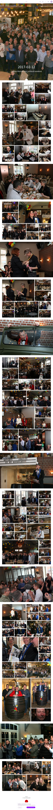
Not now (20, 807)
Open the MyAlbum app (31, 807)
